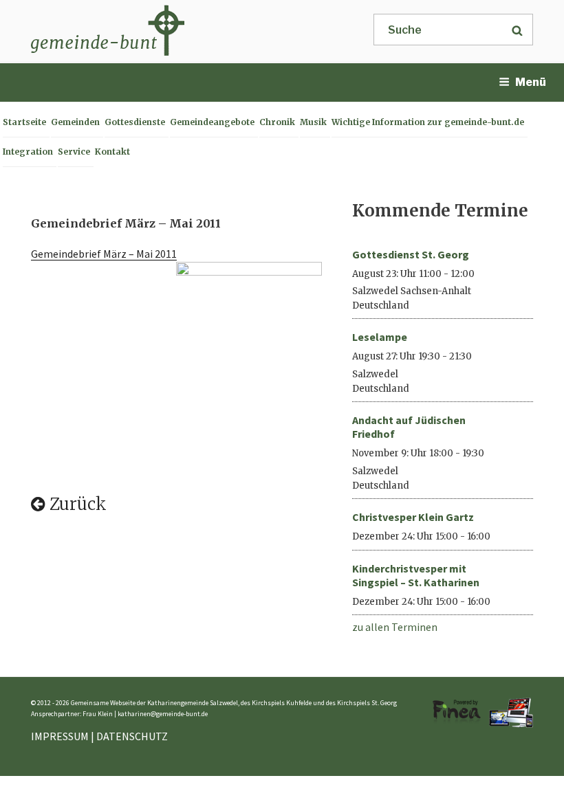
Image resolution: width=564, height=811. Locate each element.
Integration (28, 151)
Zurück (76, 504)
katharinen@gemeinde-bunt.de (163, 713)
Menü (530, 82)
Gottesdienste (135, 122)
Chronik (277, 122)
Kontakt (112, 151)
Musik (313, 122)
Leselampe (379, 337)
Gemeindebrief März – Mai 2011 (104, 253)
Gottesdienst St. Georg (410, 254)
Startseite (24, 122)
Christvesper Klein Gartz (413, 517)
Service (74, 151)
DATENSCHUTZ (132, 736)
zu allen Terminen (394, 627)
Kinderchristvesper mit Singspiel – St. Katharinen (415, 575)
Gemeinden (75, 122)
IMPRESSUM (60, 736)
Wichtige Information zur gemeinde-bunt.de (428, 122)
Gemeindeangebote (212, 122)
